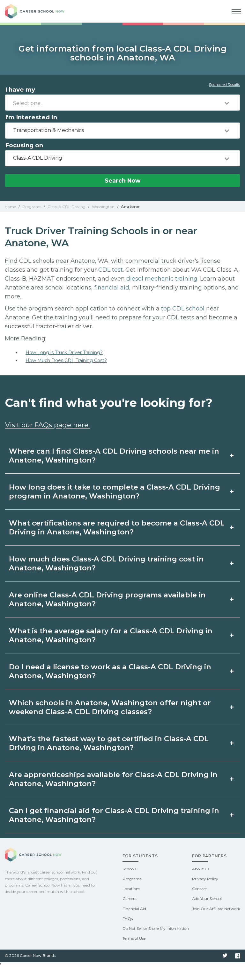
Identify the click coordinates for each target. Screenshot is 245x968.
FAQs (127, 918)
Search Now (122, 180)
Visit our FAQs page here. (47, 425)
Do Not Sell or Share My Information (155, 928)
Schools (129, 869)
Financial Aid (134, 908)
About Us (200, 869)
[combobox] (122, 102)
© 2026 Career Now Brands (30, 955)
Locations (131, 888)
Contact (199, 888)
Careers (129, 898)
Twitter (224, 955)
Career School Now (40, 11)
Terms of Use (133, 938)
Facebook (237, 955)
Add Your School (207, 898)
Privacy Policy (205, 878)
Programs (131, 878)
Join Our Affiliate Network (216, 908)
